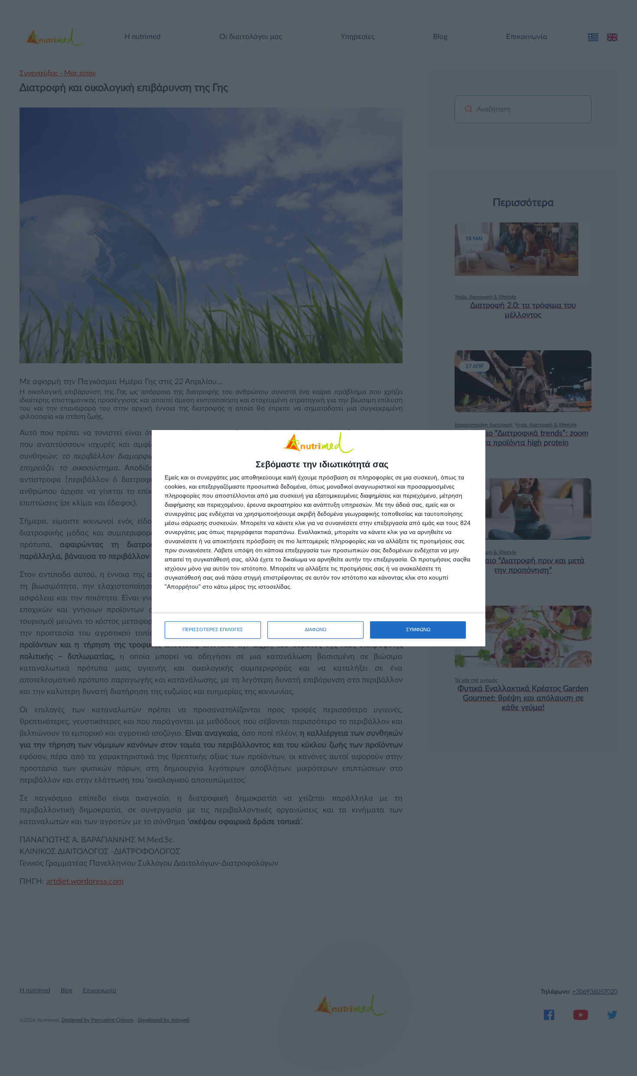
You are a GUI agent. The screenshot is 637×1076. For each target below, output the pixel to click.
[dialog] (318, 538)
